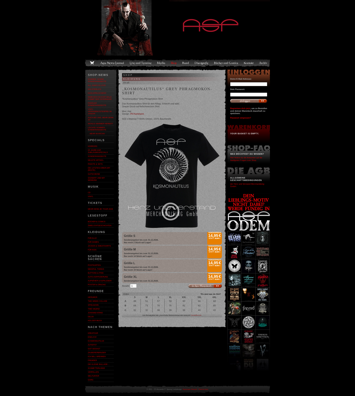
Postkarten (94, 265)
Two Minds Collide (97, 301)
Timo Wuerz (94, 309)
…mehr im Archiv (96, 134)
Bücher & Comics (96, 222)
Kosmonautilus (96, 341)
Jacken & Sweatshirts (99, 246)
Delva (91, 317)
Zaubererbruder (97, 353)
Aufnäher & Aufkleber (99, 281)
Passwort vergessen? (240, 118)
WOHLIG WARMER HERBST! (100, 124)
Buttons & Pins (96, 273)
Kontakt (249, 63)
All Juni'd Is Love (97, 85)
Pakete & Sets (95, 164)
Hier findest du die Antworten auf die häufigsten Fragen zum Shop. (246, 159)
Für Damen (93, 242)
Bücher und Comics (226, 63)
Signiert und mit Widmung (96, 179)
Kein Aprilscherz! (97, 93)
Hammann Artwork (190, 389)
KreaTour (93, 333)
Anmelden (248, 101)
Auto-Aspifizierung (98, 277)
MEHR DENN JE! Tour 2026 (100, 209)
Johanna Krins (95, 313)
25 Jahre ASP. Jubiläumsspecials (98, 151)
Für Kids (92, 250)
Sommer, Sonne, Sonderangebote (97, 80)
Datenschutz (203, 389)
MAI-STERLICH (94, 89)
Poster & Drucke (97, 285)
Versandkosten (196, 315)
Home (92, 63)
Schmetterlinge (96, 368)
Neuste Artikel (96, 160)
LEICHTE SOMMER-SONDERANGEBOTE (97, 129)
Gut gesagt (94, 349)
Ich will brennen (97, 356)
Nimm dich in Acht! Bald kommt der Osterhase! (100, 98)
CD (89, 193)
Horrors (92, 146)
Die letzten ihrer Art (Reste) (99, 169)
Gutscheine (94, 174)
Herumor (92, 297)
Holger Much (95, 321)
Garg (90, 380)
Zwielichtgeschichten (99, 225)
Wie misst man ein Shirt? (211, 294)
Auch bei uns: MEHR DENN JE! (100, 119)
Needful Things (96, 269)
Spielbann (93, 305)
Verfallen (93, 372)
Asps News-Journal (112, 63)
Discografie (202, 63)
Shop (174, 63)
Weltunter (93, 376)
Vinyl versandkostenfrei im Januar (99, 111)
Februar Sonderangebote (97, 104)
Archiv (263, 63)
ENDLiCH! (92, 337)
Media (161, 63)
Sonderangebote (97, 156)
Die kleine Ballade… (98, 364)
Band (185, 63)
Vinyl (90, 196)
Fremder (92, 360)
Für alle (92, 238)
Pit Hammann (137, 114)
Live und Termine (141, 63)
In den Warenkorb (205, 286)
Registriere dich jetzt (240, 108)
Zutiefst (92, 345)
